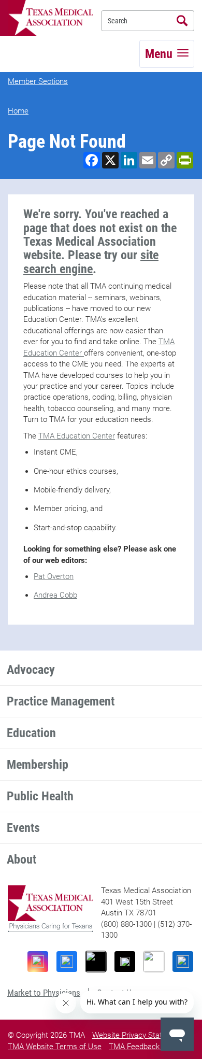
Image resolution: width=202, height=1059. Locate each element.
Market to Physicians (43, 992)
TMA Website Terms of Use (55, 1046)
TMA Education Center (76, 436)
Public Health (40, 796)
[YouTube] (153, 961)
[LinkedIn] (182, 961)
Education (31, 733)
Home (18, 111)
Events (23, 828)
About (21, 859)
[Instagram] (37, 961)
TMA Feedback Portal (145, 1046)
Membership (37, 764)
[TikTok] (95, 961)
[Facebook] (66, 961)
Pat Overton (54, 576)
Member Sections (38, 81)
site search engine (90, 262)
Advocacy (31, 669)
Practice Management (60, 701)
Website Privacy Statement (138, 1035)
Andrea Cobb (55, 595)
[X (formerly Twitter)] (124, 961)
